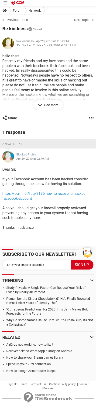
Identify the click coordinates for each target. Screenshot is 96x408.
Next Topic (81, 20)
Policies (48, 388)
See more (51, 105)
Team (23, 384)
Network (34, 10)
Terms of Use (38, 384)
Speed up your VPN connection (28, 364)
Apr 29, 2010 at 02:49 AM (60, 45)
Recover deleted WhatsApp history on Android (39, 351)
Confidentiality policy (62, 384)
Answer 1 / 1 (12, 144)
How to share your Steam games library (34, 357)
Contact (84, 384)
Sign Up (12, 384)
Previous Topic (17, 20)
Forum (17, 10)
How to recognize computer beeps (30, 371)
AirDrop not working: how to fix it (29, 344)
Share (12, 118)
